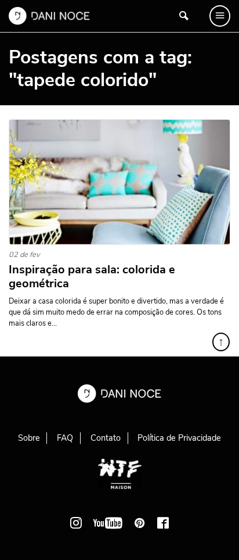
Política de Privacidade (179, 438)
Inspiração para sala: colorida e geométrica (92, 277)
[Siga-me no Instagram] (76, 523)
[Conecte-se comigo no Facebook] (163, 523)
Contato (105, 438)
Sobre (29, 438)
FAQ (65, 438)
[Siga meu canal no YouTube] (107, 523)
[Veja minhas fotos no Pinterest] (140, 523)
